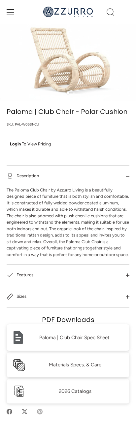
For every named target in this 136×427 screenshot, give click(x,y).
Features (24, 275)
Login (15, 143)
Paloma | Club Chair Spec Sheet (74, 338)
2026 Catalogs (75, 391)
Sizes (21, 296)
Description (27, 175)
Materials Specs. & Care (75, 365)
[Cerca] (110, 13)
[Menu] (10, 12)
